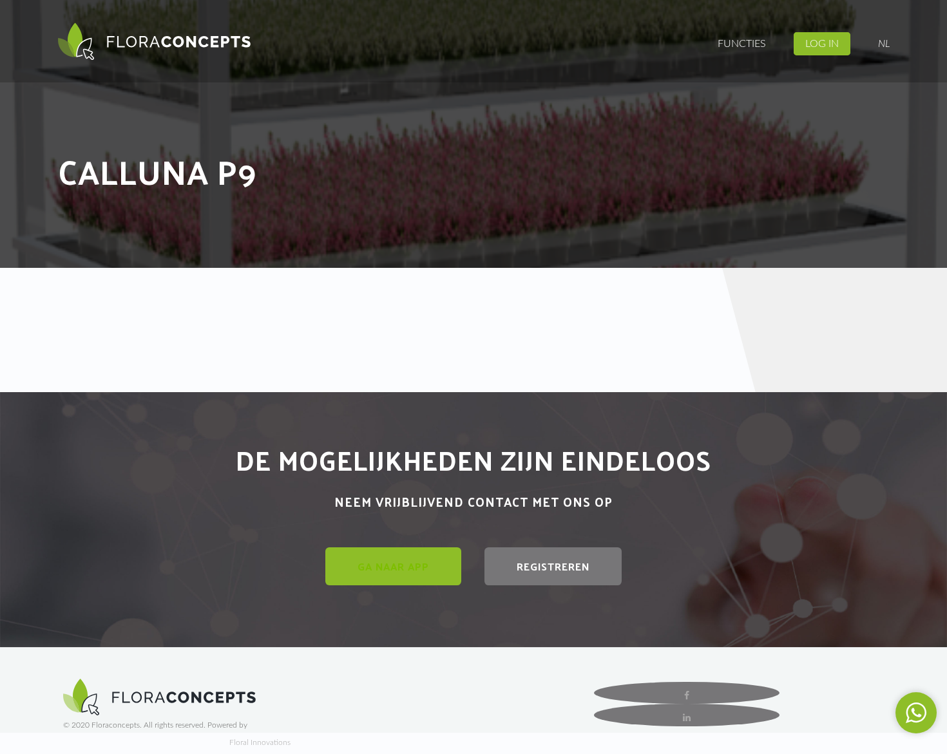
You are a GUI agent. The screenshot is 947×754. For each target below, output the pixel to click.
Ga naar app (393, 566)
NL (884, 44)
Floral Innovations (260, 742)
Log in (822, 44)
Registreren (553, 566)
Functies (742, 44)
